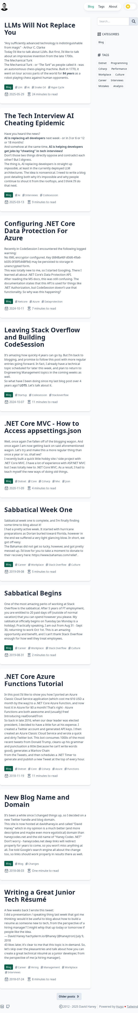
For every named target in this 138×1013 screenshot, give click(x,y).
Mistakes (103, 86)
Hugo (120, 1007)
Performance (119, 68)
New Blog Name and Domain (37, 801)
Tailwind (132, 1007)
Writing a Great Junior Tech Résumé (39, 896)
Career (102, 80)
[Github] (8, 1006)
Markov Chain (40, 751)
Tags (101, 6)
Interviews (117, 80)
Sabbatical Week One (38, 509)
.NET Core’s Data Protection (47, 275)
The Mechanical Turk (18, 65)
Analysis (118, 86)
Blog (91, 6)
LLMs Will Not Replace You (39, 29)
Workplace (104, 74)
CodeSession (28, 249)
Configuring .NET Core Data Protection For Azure (39, 230)
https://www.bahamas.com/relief (54, 555)
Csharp (102, 68)
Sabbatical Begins (33, 593)
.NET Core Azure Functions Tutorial (33, 680)
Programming (119, 63)
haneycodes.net (15, 837)
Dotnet (102, 63)
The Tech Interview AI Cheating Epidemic (39, 119)
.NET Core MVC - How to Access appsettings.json (42, 427)
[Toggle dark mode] (130, 6)
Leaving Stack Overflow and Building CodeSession (42, 337)
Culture (119, 74)
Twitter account (28, 729)
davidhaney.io (48, 824)
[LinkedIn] (2, 1006)
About (113, 6)
